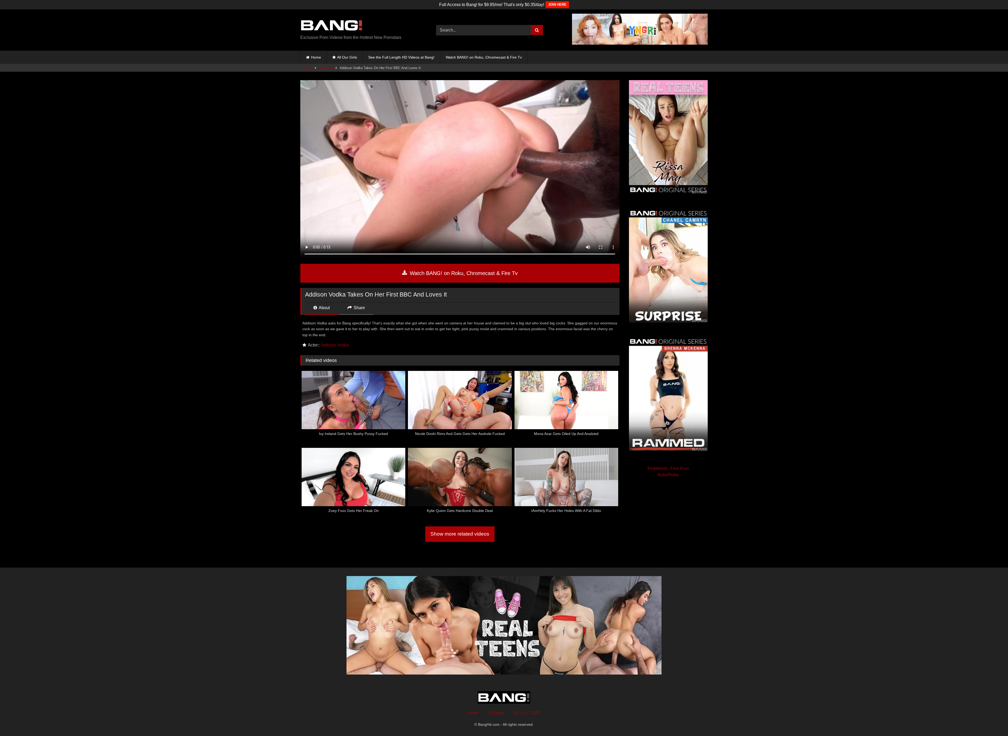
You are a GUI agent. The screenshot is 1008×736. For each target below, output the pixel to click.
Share (359, 307)
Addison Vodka (335, 345)
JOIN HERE (557, 5)
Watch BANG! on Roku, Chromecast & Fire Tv (484, 57)
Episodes (326, 68)
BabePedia (668, 475)
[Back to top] (992, 720)
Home (316, 57)
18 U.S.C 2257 (527, 713)
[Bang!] (331, 26)
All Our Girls (347, 57)
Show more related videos (459, 534)
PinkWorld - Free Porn (668, 468)
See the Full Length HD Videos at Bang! (401, 57)
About (324, 307)
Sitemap (496, 713)
